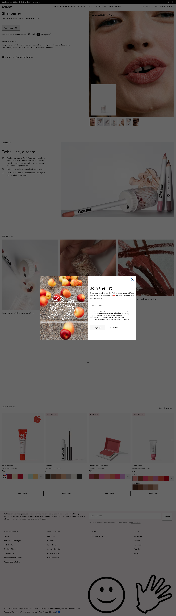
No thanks (114, 327)
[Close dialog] (132, 279)
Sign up (97, 327)
